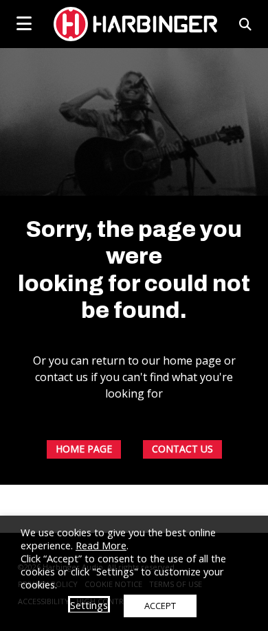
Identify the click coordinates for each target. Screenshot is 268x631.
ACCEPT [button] (160, 605)
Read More (101, 545)
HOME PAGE (84, 448)
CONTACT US (182, 448)
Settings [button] (89, 605)
